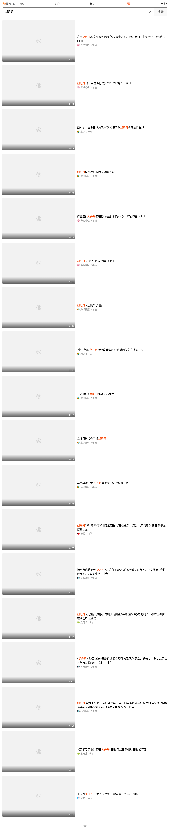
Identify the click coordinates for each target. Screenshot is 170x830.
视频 (128, 3)
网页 (21, 3)
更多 (163, 3)
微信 (92, 3)
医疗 (57, 3)
